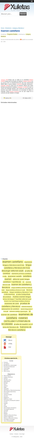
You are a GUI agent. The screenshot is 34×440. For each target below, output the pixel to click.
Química (6, 386)
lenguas (3, 79)
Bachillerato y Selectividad (10, 365)
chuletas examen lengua (22, 297)
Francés (5, 402)
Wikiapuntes (16, 436)
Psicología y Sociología (9, 419)
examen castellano (13, 261)
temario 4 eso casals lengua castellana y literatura (17, 301)
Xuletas (11, 434)
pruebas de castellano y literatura (16, 305)
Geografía (6, 388)
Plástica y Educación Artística (11, 418)
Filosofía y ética (7, 380)
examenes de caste (12, 303)
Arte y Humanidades (9, 421)
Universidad (7, 368)
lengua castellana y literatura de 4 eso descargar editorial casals (16, 268)
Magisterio (6, 397)
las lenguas (4, 82)
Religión (5, 413)
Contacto (16, 434)
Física (5, 384)
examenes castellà (15, 276)
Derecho (6, 396)
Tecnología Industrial (9, 409)
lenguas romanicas (14, 91)
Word (10, 340)
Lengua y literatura (18, 28)
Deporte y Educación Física (10, 415)
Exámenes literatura (27, 306)
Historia (5, 378)
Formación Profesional (9, 366)
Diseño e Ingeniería (8, 416)
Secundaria (6, 364)
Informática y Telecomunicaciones (12, 390)
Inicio (2, 28)
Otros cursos (7, 371)
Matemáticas (7, 381)
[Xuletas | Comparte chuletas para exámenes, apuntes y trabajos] (16, 11)
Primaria (6, 362)
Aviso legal (21, 434)
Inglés (5, 387)
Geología (6, 410)
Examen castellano (10, 30)
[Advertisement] (17, 21)
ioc (23, 282)
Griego (5, 406)
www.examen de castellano (10, 309)
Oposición (6, 369)
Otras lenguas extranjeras (10, 408)
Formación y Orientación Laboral (11, 400)
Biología (6, 383)
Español (5, 403)
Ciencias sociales (8, 394)
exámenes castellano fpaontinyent (18, 311)
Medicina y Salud (8, 399)
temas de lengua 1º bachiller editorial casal (17, 299)
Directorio (8, 28)
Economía (6, 393)
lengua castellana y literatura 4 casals (15, 290)
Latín (5, 405)
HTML (10, 344)
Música (5, 412)
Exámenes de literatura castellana (19, 328)
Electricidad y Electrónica (10, 391)
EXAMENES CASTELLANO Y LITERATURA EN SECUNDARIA (15, 321)
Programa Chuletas (12, 34)
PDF (9, 347)
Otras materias (7, 375)
